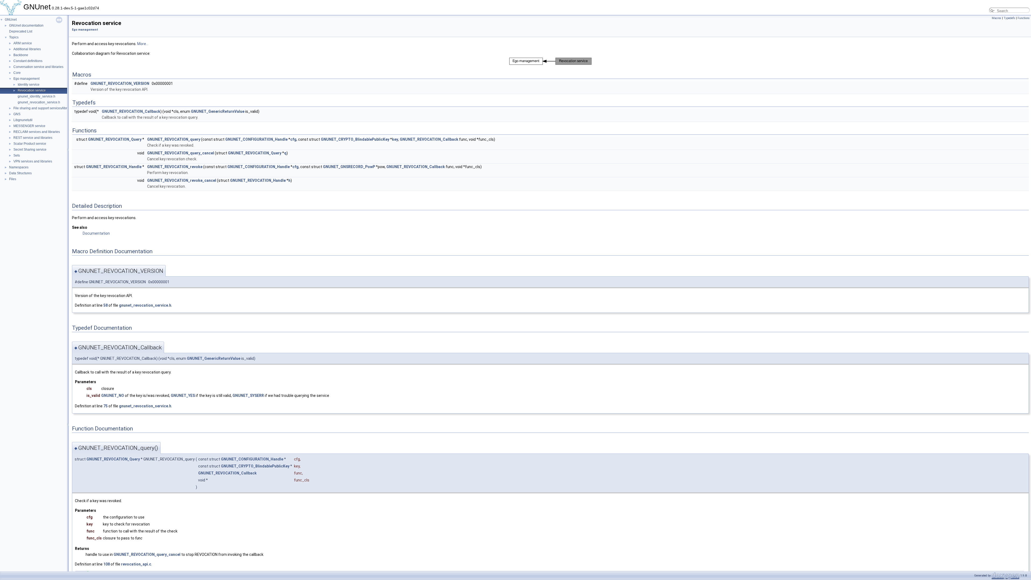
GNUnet (11, 19)
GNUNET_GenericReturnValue (217, 111)
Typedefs (1009, 18)
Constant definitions (27, 61)
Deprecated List (20, 31)
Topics (14, 37)
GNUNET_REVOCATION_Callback (131, 111)
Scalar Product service (29, 144)
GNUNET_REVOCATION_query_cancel (180, 153)
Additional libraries (27, 49)
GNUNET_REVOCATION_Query (114, 139)
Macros (996, 18)
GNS (16, 114)
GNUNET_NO (112, 395)
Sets (16, 155)
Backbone (20, 55)
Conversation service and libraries (38, 67)
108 (106, 564)
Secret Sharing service (29, 149)
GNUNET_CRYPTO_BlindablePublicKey (355, 139)
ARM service (22, 43)
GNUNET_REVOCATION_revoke (174, 167)
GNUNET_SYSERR (248, 395)
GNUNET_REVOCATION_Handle (113, 167)
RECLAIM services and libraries (36, 132)
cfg (293, 139)
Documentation (96, 233)
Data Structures (20, 173)
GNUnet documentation (26, 25)
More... (142, 44)
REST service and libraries (32, 138)
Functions (1024, 18)
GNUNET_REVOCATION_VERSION (119, 83)
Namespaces (18, 167)
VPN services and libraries (32, 161)
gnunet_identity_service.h (36, 96)
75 (105, 406)
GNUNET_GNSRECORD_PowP (349, 167)
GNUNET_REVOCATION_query (173, 139)
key (395, 139)
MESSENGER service (29, 126)
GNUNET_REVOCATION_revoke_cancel (181, 180)
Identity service (28, 84)
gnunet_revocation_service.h (39, 102)
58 (105, 305)
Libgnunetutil (22, 120)
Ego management (26, 79)
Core (17, 73)
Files (12, 179)
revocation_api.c (136, 564)
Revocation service (32, 90)
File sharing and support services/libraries (43, 108)
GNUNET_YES (183, 395)
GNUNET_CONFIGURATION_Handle (256, 139)
